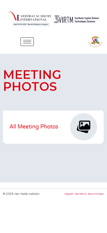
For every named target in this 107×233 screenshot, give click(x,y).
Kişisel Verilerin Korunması (84, 194)
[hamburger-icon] (27, 41)
